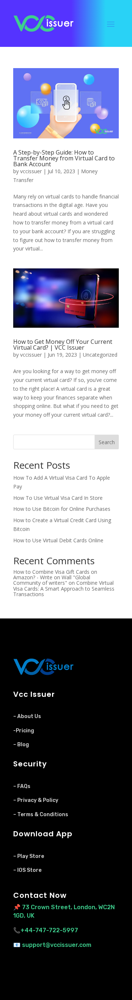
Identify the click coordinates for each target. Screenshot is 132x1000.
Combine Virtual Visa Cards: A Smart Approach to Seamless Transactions (63, 588)
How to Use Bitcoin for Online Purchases (61, 508)
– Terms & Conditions (40, 814)
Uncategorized (100, 354)
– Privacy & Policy (35, 800)
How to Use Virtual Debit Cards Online (58, 540)
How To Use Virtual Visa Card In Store (58, 497)
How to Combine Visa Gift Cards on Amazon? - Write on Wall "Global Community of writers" (55, 577)
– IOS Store (27, 870)
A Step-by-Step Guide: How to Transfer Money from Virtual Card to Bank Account (64, 158)
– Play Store (28, 856)
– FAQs (21, 786)
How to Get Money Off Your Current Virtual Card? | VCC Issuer (62, 345)
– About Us (27, 716)
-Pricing (23, 731)
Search (107, 442)
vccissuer (31, 171)
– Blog (21, 744)
